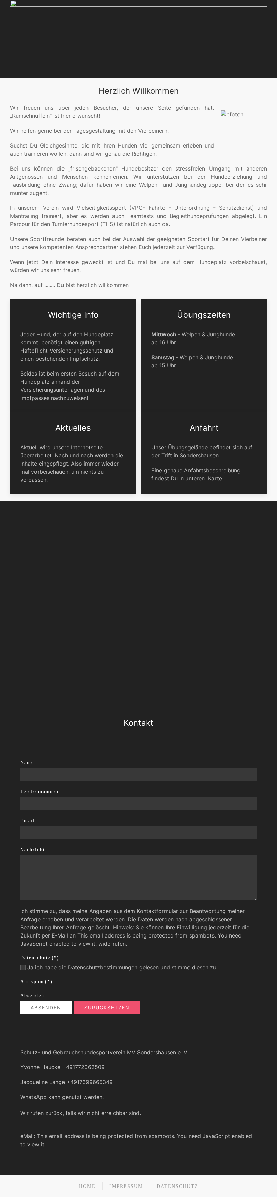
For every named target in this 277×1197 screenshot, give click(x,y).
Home (87, 1186)
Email (27, 820)
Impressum (126, 1186)
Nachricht (32, 849)
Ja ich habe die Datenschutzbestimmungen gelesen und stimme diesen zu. (122, 967)
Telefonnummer (39, 791)
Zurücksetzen (107, 1007)
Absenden (32, 995)
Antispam (36, 981)
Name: (28, 762)
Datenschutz (39, 958)
